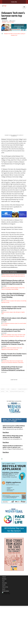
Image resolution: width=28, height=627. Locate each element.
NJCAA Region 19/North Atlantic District (17, 391)
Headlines (4, 22)
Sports (3, 608)
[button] (24, 7)
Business (4, 598)
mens (7, 391)
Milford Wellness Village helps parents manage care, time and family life (13, 436)
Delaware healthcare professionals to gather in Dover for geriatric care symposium (13, 446)
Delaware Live (13, 389)
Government (5, 594)
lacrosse (2, 391)
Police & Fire (5, 606)
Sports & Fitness (10, 22)
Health (4, 604)
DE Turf (8, 389)
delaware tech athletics (22, 389)
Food (3, 600)
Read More (6, 432)
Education (4, 602)
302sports (3, 389)
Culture (4, 596)
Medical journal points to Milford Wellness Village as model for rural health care (14, 426)
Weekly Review (5, 610)
